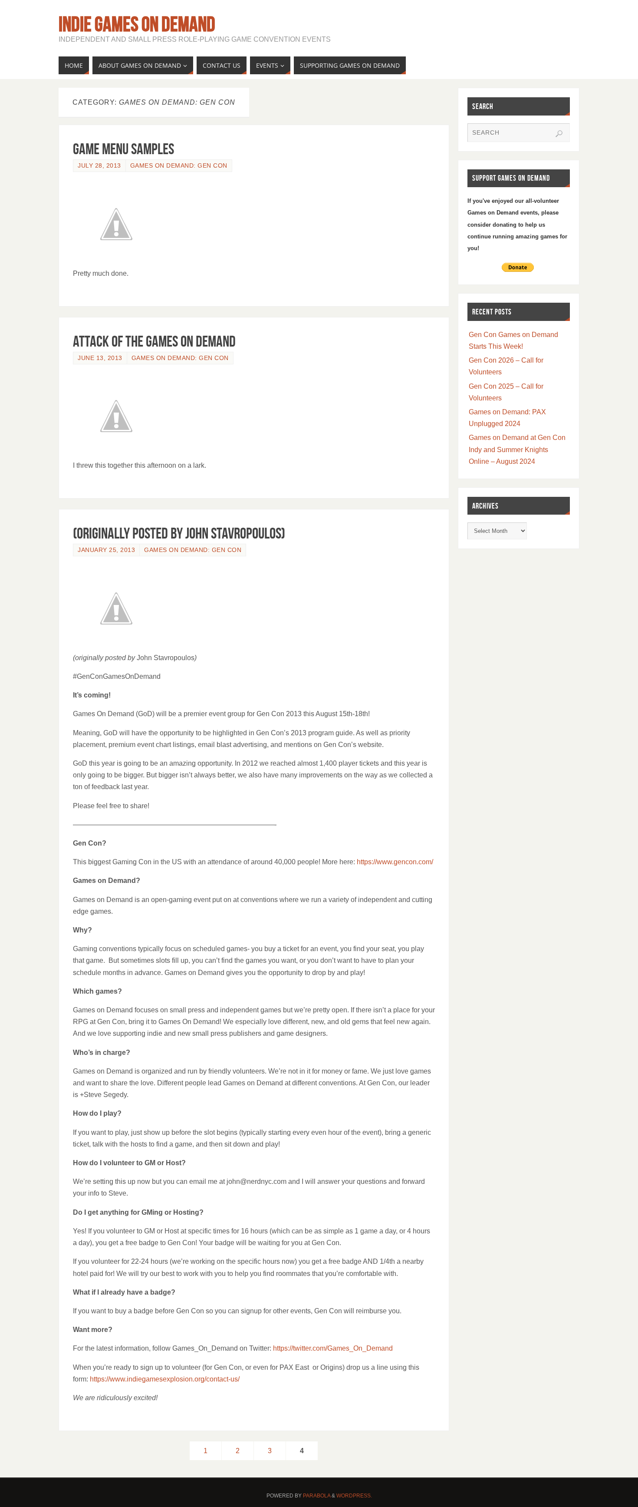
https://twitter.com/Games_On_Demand (333, 1348)
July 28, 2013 (99, 165)
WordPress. (354, 1496)
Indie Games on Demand (137, 24)
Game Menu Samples (123, 148)
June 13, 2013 (100, 358)
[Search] (559, 133)
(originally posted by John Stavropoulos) (179, 533)
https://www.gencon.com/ (395, 862)
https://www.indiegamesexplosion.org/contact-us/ (165, 1379)
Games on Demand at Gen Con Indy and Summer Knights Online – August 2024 (517, 449)
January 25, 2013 (106, 550)
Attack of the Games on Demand (154, 341)
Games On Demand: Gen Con (178, 165)
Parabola (316, 1496)
